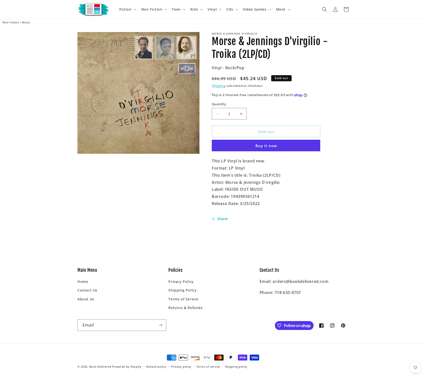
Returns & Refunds (185, 307)
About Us (85, 299)
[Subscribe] (160, 325)
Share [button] (222, 218)
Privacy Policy (181, 281)
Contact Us (87, 290)
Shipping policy (236, 366)
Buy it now (266, 145)
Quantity (219, 104)
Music (26, 22)
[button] (127, 9)
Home (82, 281)
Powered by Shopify (127, 366)
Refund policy (156, 366)
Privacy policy (181, 366)
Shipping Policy (182, 290)
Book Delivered (100, 366)
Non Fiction (10, 22)
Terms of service (208, 366)
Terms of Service (183, 299)
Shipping (219, 86)
